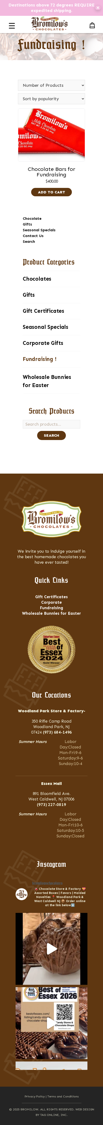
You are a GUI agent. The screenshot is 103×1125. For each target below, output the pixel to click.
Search (29, 241)
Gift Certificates (43, 311)
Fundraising (51, 607)
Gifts (27, 224)
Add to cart (51, 192)
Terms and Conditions (63, 1096)
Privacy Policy (35, 1096)
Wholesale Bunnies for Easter (47, 381)
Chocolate (32, 218)
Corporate (51, 602)
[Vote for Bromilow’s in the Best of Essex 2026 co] (51, 1023)
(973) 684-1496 (57, 732)
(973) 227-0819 (51, 804)
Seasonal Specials (39, 230)
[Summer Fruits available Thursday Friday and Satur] (51, 949)
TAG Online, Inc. (54, 1115)
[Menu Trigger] (11, 25)
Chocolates (37, 279)
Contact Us (33, 235)
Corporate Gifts (43, 343)
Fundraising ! (40, 359)
